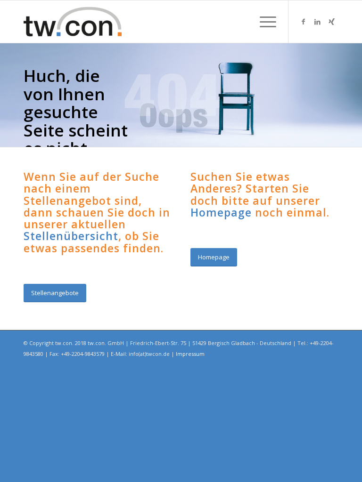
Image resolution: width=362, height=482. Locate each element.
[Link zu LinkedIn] (317, 22)
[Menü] (263, 21)
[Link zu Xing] (331, 22)
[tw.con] (73, 21)
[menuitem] (263, 21)
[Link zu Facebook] (303, 22)
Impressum (190, 353)
